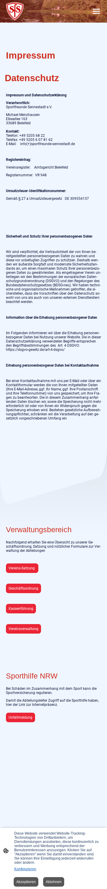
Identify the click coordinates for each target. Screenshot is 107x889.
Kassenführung (21, 609)
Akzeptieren (26, 882)
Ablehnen (54, 882)
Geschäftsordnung (23, 588)
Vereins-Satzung (22, 568)
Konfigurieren (25, 869)
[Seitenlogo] (15, 11)
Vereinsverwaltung (23, 629)
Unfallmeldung (20, 717)
